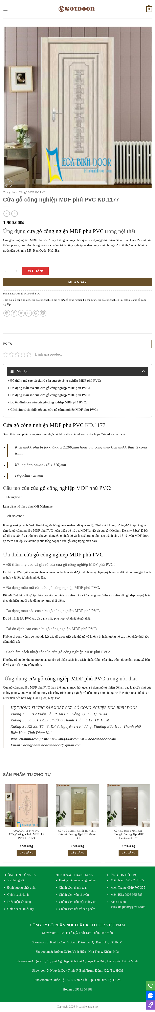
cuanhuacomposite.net (37, 739)
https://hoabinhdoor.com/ (75, 434)
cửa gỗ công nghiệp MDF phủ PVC (70, 488)
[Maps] (150, 1005)
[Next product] (6, 213)
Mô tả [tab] (7, 343)
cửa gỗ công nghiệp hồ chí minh (78, 300)
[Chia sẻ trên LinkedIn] (43, 313)
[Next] (152, 824)
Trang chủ (9, 192)
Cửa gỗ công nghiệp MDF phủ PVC (26, 240)
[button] (5, 9)
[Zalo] (150, 995)
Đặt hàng (35, 271)
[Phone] (150, 985)
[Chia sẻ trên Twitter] (21, 313)
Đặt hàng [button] (26, 853)
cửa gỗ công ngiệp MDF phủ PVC (65, 231)
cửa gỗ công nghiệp (19, 300)
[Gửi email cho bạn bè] (28, 313)
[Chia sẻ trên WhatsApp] (6, 313)
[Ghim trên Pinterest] (35, 313)
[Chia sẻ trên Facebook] (14, 313)
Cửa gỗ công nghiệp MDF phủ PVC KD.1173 (26, 836)
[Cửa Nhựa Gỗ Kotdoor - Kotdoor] (77, 9)
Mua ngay (77, 282)
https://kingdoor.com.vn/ (109, 434)
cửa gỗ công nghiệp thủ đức (112, 300)
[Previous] (3, 824)
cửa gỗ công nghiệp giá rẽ (45, 300)
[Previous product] (14, 213)
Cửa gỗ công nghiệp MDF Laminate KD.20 (128, 836)
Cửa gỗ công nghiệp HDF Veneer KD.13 (77, 836)
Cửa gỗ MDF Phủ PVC (32, 192)
